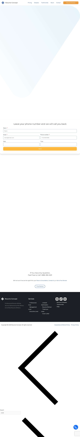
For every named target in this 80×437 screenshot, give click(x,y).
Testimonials (60, 304)
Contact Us (52, 280)
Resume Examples (62, 302)
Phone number (44, 134)
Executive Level (34, 311)
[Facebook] (57, 299)
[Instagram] (65, 299)
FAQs (58, 306)
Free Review (40, 286)
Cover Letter (45, 313)
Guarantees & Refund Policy (62, 325)
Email (4, 134)
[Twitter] (61, 299)
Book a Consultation (42, 280)
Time (41, 141)
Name (5, 128)
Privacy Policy (75, 325)
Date (4, 141)
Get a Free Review (62, 280)
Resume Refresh (47, 307)
